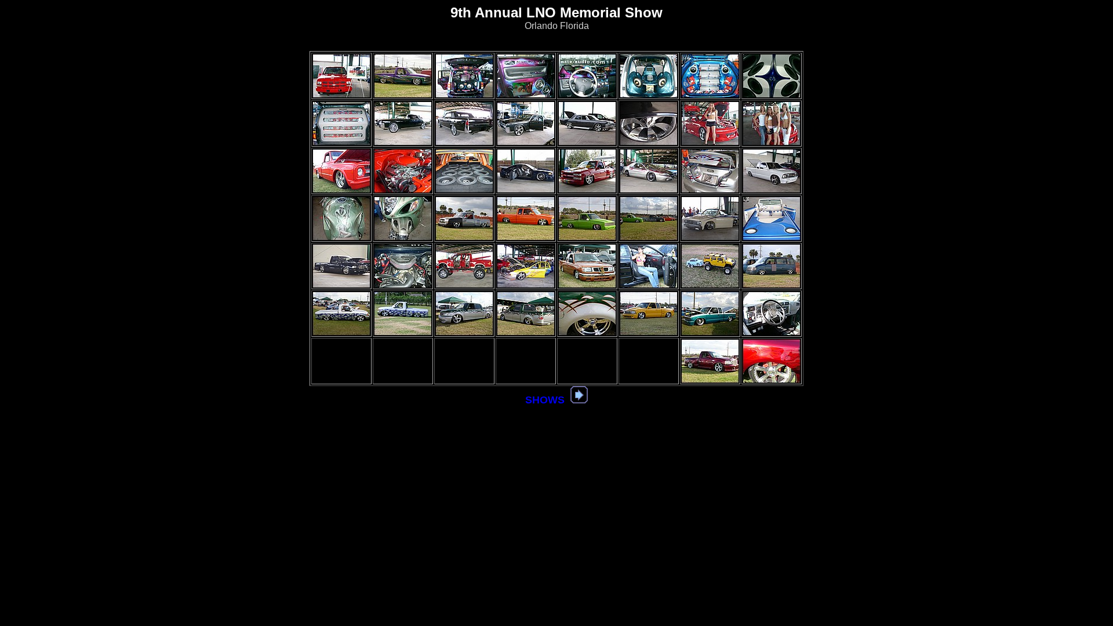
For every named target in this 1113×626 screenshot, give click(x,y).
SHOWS (545, 400)
